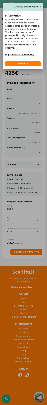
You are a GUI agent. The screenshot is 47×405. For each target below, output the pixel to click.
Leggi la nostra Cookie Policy (19, 54)
